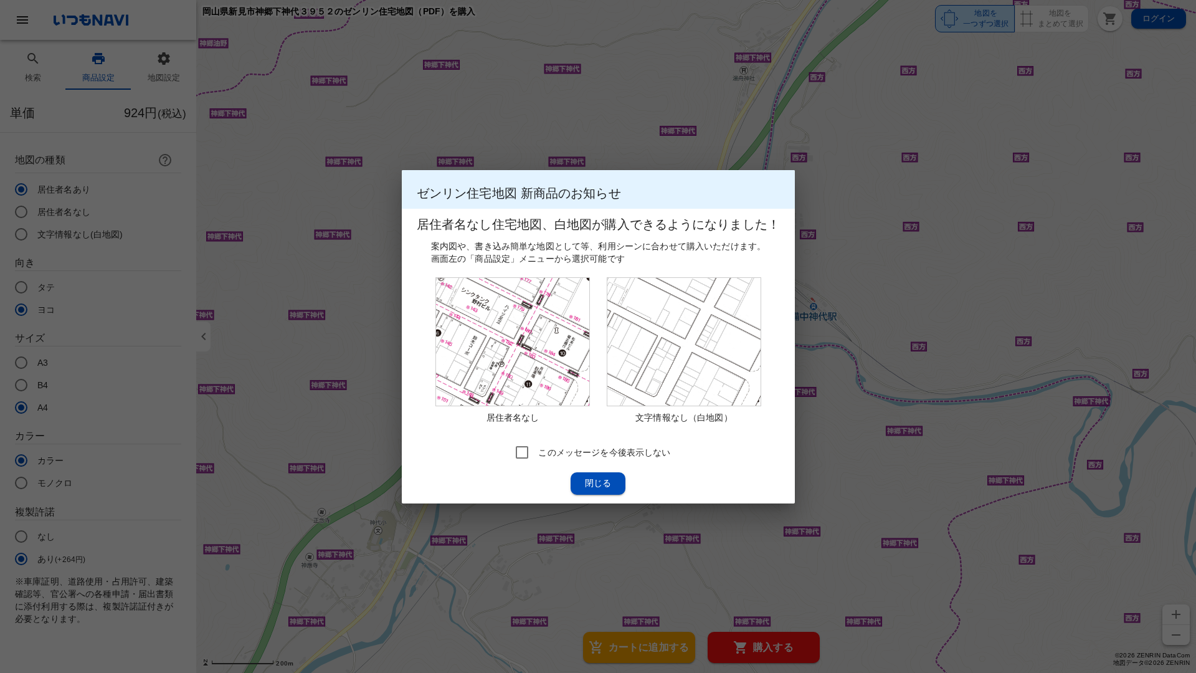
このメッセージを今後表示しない (604, 452)
